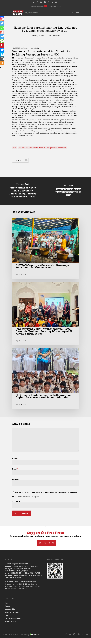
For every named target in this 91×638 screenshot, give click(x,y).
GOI (14, 148)
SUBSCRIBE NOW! (46, 543)
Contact (8, 615)
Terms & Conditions (13, 618)
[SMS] (2, 41)
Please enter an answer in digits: (25, 497)
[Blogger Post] (2, 58)
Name (15, 459)
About (7, 606)
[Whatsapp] (2, 28)
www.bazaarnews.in (20, 588)
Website (15, 479)
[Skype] (2, 54)
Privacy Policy (10, 621)
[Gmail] (2, 32)
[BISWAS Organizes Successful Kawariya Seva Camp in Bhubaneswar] (45, 248)
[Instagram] (2, 19)
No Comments (54, 35)
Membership (10, 609)
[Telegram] (2, 36)
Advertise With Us (12, 612)
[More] (2, 63)
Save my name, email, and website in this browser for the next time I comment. (46, 492)
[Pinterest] (2, 45)
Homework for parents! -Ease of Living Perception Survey (42, 148)
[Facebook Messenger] (2, 50)
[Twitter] (2, 23)
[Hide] (1, 67)
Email (15, 469)
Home (7, 603)
